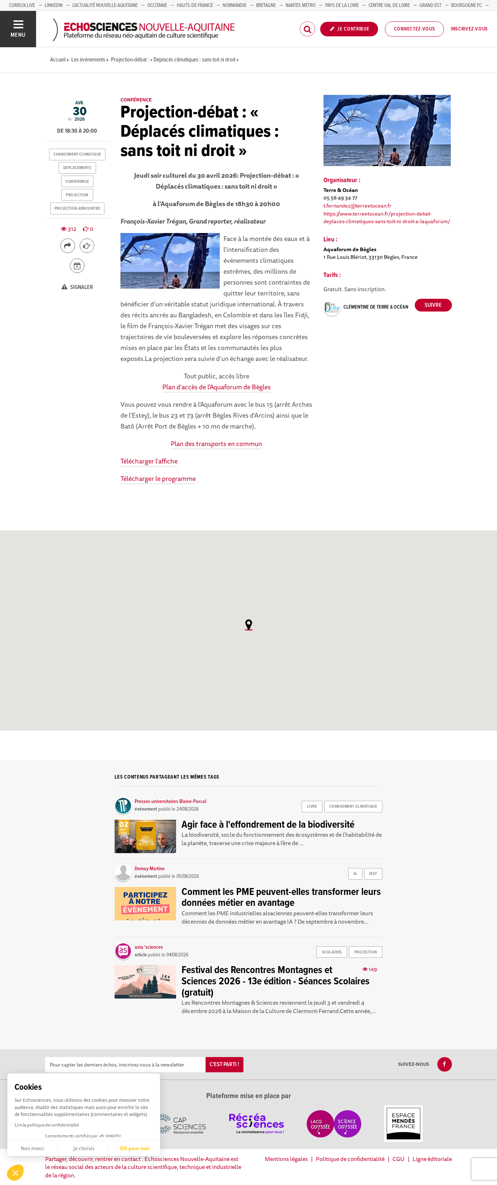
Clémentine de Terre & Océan (375, 307)
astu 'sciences (149, 947)
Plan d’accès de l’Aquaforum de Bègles (216, 387)
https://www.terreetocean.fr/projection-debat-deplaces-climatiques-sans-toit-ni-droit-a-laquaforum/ (386, 217)
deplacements (77, 167)
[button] (15, 1172)
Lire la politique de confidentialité (47, 1124)
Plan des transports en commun (216, 443)
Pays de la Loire (342, 5)
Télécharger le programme (158, 478)
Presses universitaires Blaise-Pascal (170, 801)
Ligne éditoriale (432, 1159)
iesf (373, 873)
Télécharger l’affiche (149, 461)
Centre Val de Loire (389, 5)
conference (77, 181)
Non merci (32, 1148)
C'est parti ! (224, 1064)
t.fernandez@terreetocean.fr (357, 205)
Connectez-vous (414, 29)
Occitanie (157, 5)
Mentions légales (286, 1159)
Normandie (234, 5)
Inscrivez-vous (469, 29)
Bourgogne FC (466, 5)
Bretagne (266, 5)
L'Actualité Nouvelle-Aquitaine (105, 5)
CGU (399, 1159)
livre (312, 806)
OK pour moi (135, 1148)
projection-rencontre (77, 208)
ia (355, 873)
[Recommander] (87, 245)
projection (77, 195)
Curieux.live (22, 5)
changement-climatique (77, 154)
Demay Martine (150, 868)
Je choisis (83, 1148)
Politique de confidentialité (350, 1159)
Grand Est (430, 5)
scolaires (332, 952)
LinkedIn (54, 5)
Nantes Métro (300, 5)
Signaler (81, 287)
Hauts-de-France (195, 5)
